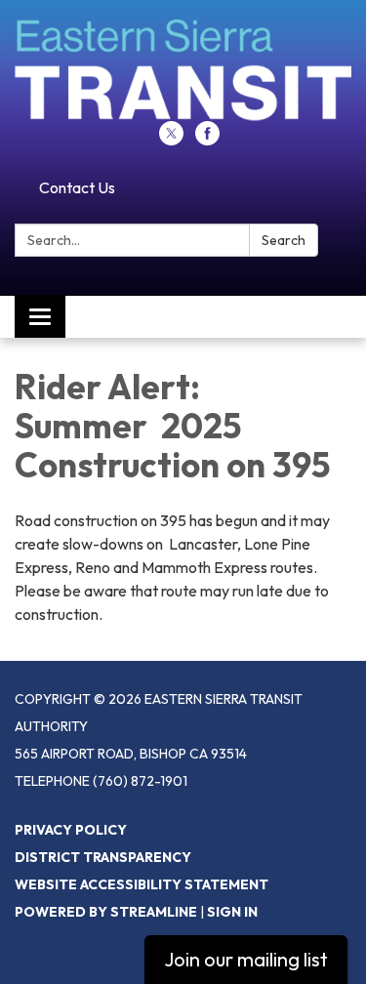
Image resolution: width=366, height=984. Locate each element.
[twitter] (171, 139)
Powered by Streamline (106, 912)
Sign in (232, 912)
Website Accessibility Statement (141, 884)
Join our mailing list (246, 959)
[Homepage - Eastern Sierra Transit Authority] (183, 70)
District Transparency (103, 857)
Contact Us (77, 187)
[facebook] (207, 139)
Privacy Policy (71, 830)
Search (283, 240)
